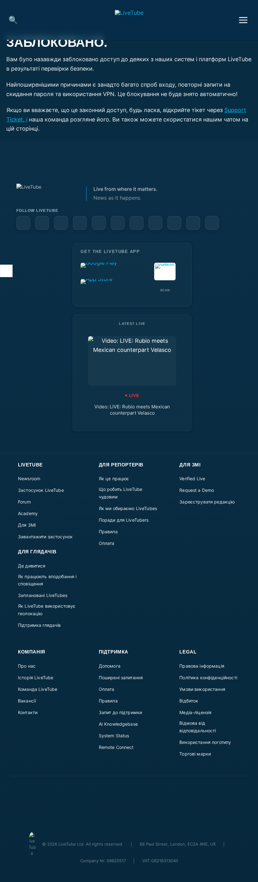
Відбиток (188, 700)
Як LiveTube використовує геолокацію (47, 609)
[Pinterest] (80, 223)
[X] (174, 223)
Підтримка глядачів (39, 625)
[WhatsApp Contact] (212, 223)
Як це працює (114, 478)
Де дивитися (32, 565)
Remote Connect (116, 747)
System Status (114, 735)
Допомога (110, 666)
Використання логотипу (205, 742)
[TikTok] (193, 223)
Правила (108, 531)
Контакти (27, 712)
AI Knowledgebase (118, 724)
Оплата (107, 543)
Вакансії (27, 700)
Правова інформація (201, 666)
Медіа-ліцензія (195, 712)
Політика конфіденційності (208, 677)
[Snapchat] (118, 223)
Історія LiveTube (35, 677)
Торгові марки (195, 753)
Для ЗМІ (27, 525)
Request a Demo (196, 490)
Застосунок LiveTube (41, 490)
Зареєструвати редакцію (207, 501)
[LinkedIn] (61, 223)
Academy (28, 513)
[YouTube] (42, 223)
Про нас (27, 666)
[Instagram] (99, 223)
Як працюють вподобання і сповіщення (47, 580)
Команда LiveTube (37, 689)
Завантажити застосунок (45, 536)
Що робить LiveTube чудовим (121, 493)
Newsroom (29, 478)
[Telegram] (155, 223)
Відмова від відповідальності (197, 726)
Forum (24, 501)
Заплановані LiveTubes (42, 595)
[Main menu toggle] (243, 20)
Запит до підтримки (120, 712)
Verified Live (192, 478)
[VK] (136, 223)
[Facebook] (23, 223)
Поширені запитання (121, 677)
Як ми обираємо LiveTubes (128, 508)
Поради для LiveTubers (124, 520)
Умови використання (202, 689)
